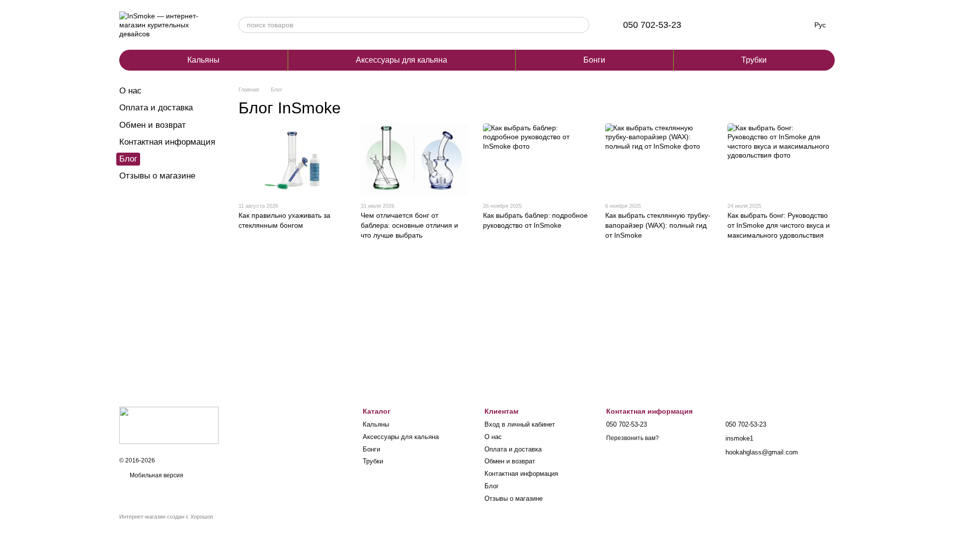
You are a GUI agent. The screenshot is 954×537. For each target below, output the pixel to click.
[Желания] (745, 25)
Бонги (594, 60)
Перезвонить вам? (632, 438)
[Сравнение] (719, 25)
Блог (491, 486)
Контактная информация (167, 142)
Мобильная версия (155, 475)
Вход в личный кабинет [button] (519, 424)
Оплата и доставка (156, 107)
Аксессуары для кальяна (401, 60)
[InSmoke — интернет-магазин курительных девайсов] (169, 424)
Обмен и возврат (152, 125)
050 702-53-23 (652, 24)
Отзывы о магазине (157, 175)
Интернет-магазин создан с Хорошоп (166, 517)
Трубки (754, 60)
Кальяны (203, 60)
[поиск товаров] (581, 25)
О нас (130, 90)
